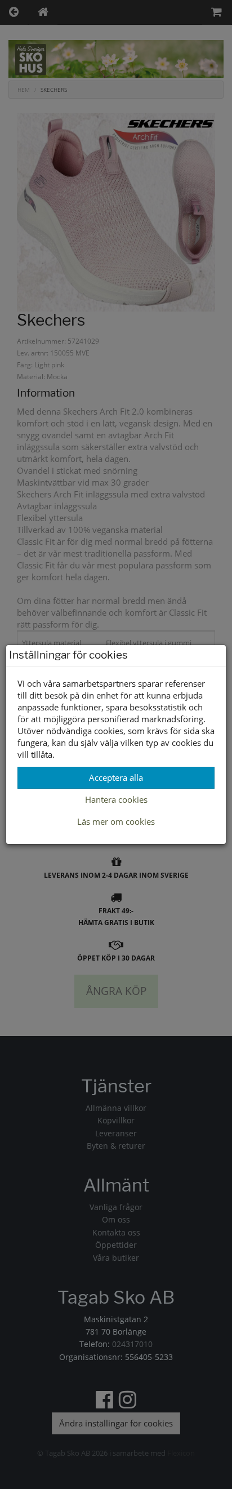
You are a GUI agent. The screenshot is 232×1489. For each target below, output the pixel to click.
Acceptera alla (116, 777)
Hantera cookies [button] (116, 799)
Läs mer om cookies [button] (116, 821)
